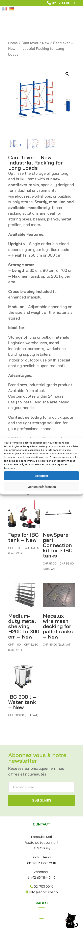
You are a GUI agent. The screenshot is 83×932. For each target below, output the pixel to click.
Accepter (41, 476)
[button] (67, 74)
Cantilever (30, 43)
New (45, 43)
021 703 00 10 (63, 2)
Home (13, 43)
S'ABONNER (41, 800)
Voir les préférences (41, 487)
